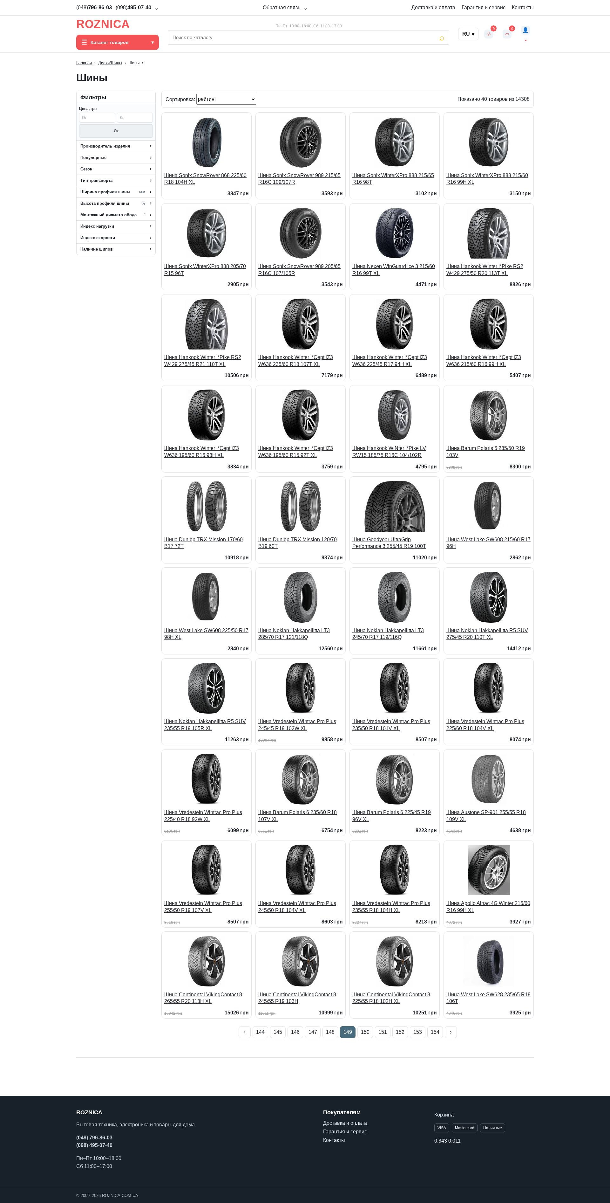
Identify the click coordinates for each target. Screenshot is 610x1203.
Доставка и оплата (433, 7)
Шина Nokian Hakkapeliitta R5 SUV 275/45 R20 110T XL (487, 634)
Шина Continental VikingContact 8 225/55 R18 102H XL (391, 998)
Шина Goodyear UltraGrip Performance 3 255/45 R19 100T (389, 543)
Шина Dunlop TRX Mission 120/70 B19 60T (297, 543)
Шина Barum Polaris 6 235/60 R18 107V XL (297, 816)
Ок (116, 131)
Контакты (523, 7)
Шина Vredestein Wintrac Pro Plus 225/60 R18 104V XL (485, 725)
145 (278, 1032)
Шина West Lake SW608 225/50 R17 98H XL (206, 634)
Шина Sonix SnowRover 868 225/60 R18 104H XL (205, 179)
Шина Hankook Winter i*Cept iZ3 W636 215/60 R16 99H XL (483, 361)
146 (295, 1032)
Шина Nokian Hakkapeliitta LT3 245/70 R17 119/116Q (388, 634)
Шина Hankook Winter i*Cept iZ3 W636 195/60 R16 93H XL (201, 452)
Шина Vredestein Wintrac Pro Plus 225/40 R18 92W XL (203, 816)
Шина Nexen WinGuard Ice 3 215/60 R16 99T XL (393, 270)
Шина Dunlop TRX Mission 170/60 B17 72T (203, 543)
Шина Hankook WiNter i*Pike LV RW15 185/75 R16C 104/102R (389, 452)
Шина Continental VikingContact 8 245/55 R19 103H (297, 998)
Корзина (444, 1114)
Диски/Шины (110, 62)
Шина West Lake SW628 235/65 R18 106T (488, 998)
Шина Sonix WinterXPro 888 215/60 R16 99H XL (487, 179)
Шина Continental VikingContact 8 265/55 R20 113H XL (203, 998)
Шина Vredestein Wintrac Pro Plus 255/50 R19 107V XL (203, 907)
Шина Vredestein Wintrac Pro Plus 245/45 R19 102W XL (297, 725)
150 (365, 1032)
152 (400, 1032)
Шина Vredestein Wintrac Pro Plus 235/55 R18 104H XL (391, 907)
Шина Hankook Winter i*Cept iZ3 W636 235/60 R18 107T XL (295, 361)
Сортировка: (181, 99)
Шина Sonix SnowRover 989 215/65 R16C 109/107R (299, 179)
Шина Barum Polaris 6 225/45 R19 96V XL (391, 816)
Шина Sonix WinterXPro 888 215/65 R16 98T (393, 179)
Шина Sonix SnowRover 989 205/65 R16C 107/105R (299, 270)
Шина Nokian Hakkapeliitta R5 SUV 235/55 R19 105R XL (205, 725)
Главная (84, 62)
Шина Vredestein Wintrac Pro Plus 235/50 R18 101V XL (391, 725)
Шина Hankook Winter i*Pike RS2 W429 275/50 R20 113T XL (484, 270)
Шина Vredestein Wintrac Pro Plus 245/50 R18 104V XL (297, 907)
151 (382, 1032)
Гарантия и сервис (483, 7)
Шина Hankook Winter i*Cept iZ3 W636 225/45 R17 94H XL (389, 361)
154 (435, 1032)
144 (260, 1032)
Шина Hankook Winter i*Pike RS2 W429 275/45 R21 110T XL (202, 361)
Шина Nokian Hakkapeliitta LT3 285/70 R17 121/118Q (294, 634)
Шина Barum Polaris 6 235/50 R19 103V (485, 452)
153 (417, 1032)
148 (330, 1032)
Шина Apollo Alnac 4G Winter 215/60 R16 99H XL (488, 907)
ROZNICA (103, 24)
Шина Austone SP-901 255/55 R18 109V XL (486, 816)
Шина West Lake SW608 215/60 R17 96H (488, 543)
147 (312, 1032)
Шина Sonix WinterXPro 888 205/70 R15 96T (205, 270)
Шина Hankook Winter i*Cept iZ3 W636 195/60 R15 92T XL (295, 452)
